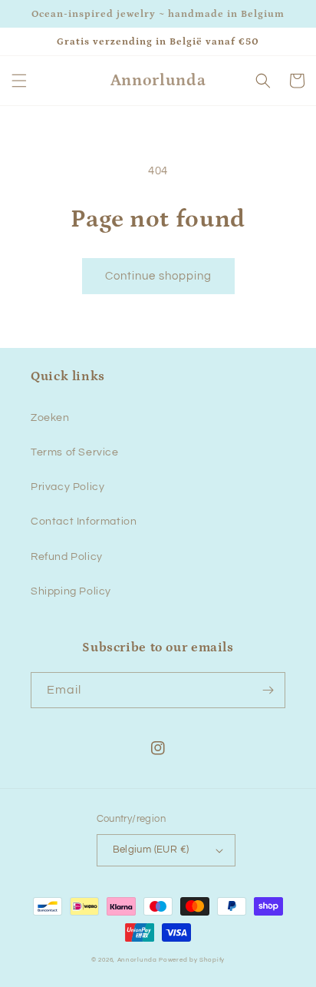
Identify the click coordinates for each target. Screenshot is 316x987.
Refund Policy (67, 556)
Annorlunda (137, 959)
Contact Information (84, 521)
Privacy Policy (67, 487)
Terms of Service (75, 452)
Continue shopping (158, 276)
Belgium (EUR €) (151, 849)
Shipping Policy (71, 591)
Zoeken (50, 417)
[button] (19, 81)
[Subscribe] (268, 690)
